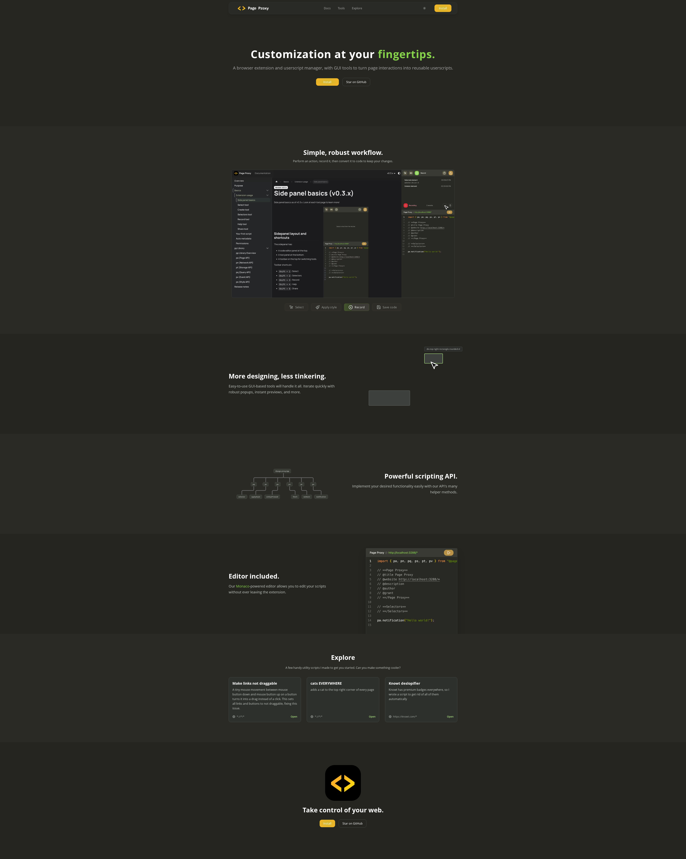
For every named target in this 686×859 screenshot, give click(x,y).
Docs (327, 8)
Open (294, 716)
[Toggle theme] (424, 8)
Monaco (242, 586)
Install (443, 8)
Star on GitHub (356, 82)
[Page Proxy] (252, 8)
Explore (357, 8)
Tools (341, 8)
